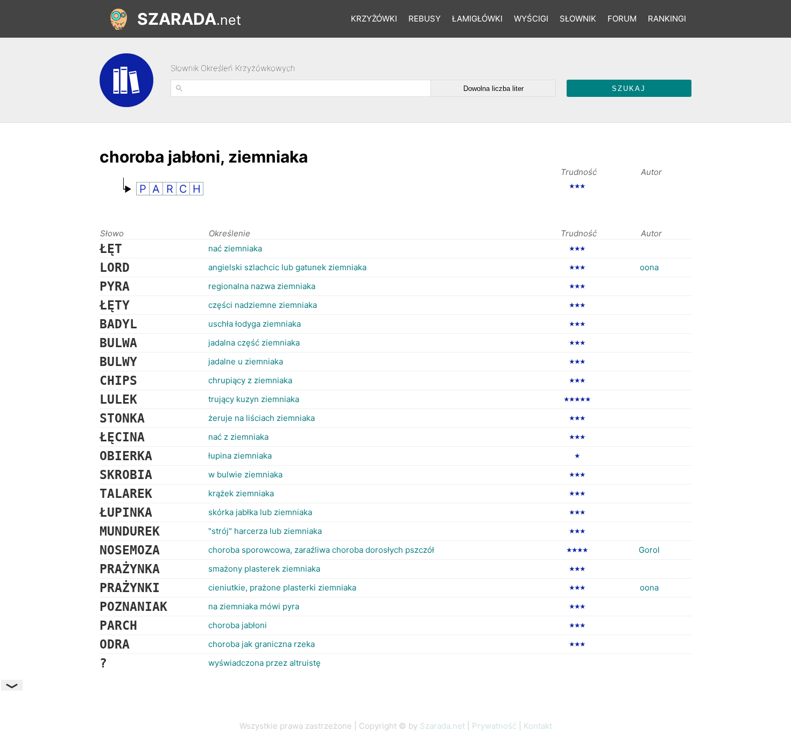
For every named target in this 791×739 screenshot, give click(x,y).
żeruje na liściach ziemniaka (261, 418)
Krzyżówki (374, 18)
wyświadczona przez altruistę (264, 663)
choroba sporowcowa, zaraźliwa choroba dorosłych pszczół (321, 550)
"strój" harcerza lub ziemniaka (265, 531)
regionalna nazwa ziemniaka (261, 286)
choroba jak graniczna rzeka (261, 644)
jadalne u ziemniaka (245, 361)
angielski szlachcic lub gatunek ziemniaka (287, 267)
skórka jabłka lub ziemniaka (260, 512)
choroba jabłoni (237, 625)
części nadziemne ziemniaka (262, 305)
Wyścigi (531, 18)
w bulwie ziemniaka (245, 474)
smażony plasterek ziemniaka (264, 569)
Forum (622, 18)
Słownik (578, 18)
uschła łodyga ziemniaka (254, 324)
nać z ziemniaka (238, 437)
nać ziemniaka (235, 248)
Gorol (649, 550)
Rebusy (424, 18)
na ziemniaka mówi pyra (253, 606)
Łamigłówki (477, 18)
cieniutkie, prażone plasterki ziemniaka (282, 587)
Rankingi (667, 18)
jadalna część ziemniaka (254, 342)
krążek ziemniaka (241, 493)
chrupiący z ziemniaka (250, 380)
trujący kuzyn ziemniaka (253, 399)
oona (649, 267)
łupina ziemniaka (240, 456)
